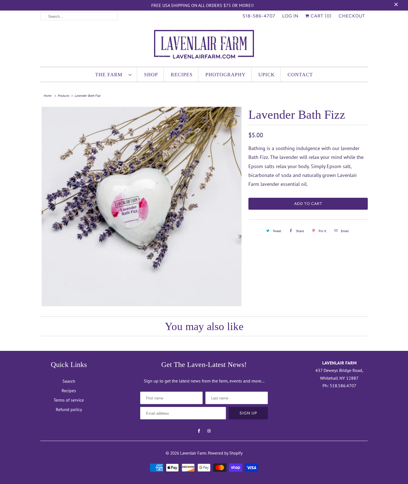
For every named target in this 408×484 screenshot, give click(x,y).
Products (63, 95)
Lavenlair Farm (193, 453)
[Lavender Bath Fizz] (141, 206)
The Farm (110, 74)
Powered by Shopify (225, 453)
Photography (225, 74)
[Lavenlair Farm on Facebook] (199, 431)
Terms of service (69, 400)
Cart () (320, 16)
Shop (151, 74)
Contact (300, 74)
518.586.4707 (343, 385)
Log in (290, 16)
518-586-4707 (259, 16)
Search (68, 381)
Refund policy (69, 409)
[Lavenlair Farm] (204, 45)
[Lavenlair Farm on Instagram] (209, 431)
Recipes (182, 74)
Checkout (352, 16)
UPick (266, 74)
